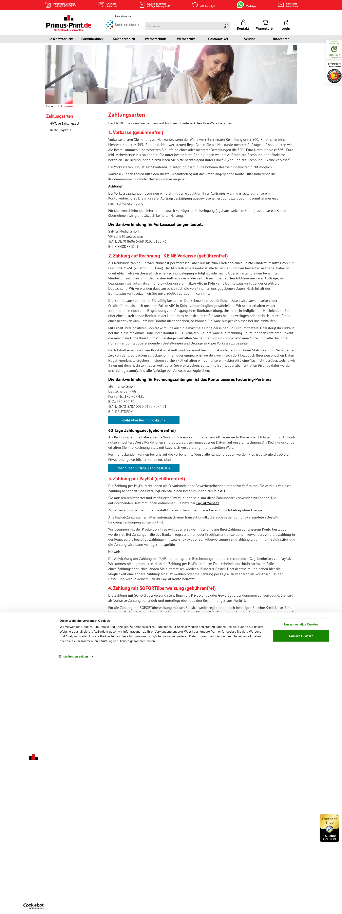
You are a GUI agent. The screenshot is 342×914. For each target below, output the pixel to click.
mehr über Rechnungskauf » (143, 420)
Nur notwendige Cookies (301, 624)
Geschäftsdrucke (61, 39)
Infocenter (281, 39)
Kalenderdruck (124, 39)
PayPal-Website (207, 503)
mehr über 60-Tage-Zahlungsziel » (144, 468)
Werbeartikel (187, 39)
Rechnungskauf (60, 130)
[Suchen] (226, 26)
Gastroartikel (218, 39)
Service (249, 39)
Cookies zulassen (301, 635)
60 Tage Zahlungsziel (64, 123)
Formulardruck (92, 39)
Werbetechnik (155, 39)
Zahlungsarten (59, 116)
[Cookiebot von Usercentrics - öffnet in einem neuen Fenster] (33, 906)
